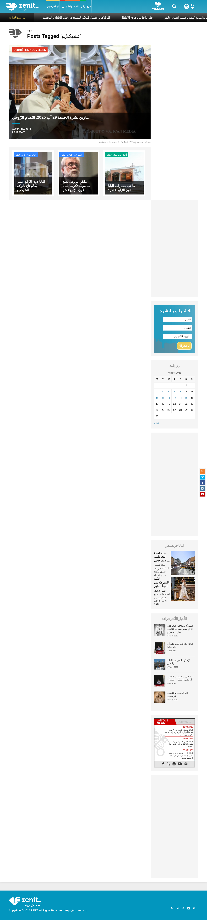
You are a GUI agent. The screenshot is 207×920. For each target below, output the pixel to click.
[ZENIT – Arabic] (26, 6)
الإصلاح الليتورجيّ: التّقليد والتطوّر (178, 662)
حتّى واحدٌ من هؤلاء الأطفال (116, 17)
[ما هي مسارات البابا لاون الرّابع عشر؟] (124, 173)
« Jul (156, 423)
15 (186, 397)
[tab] (164, 722)
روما (62, 6)
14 (180, 397)
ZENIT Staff (18, 132)
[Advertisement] (174, 248)
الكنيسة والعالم (72, 6)
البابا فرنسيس (53, 6)
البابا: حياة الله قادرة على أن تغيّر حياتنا (180, 645)
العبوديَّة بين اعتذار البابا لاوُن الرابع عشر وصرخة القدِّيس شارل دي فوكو (180, 628)
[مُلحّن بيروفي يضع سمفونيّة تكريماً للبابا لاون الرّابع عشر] (78, 173)
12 (168, 397)
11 (163, 397)
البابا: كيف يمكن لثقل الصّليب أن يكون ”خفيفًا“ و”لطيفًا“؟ (180, 678)
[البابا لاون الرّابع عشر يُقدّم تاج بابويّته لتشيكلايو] (33, 173)
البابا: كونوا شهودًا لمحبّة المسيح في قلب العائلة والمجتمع (55, 17)
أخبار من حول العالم (117, 154)
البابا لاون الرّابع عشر (25, 154)
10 (157, 397)
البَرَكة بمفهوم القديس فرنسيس (177, 694)
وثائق (83, 6)
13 (174, 397)
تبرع (89, 6)
